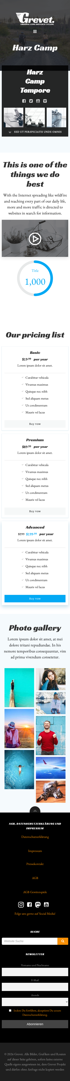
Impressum (35, 851)
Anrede (35, 995)
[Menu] (35, 32)
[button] (19, 687)
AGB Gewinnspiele (35, 892)
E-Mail (35, 980)
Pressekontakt (35, 864)
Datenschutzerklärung (35, 837)
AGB (35, 878)
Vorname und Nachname (35, 965)
